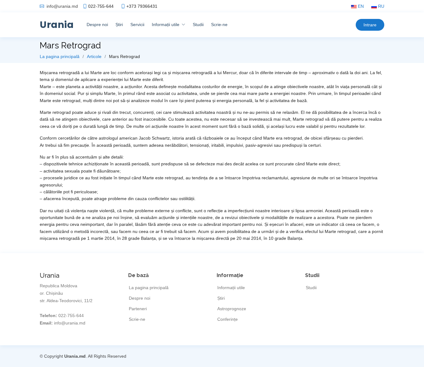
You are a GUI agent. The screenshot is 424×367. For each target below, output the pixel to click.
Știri (119, 24)
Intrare (370, 24)
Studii (198, 24)
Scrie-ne (219, 24)
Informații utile (231, 287)
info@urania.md (62, 6)
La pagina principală (59, 56)
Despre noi (97, 24)
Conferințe (227, 319)
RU (380, 6)
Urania (57, 24)
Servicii (137, 24)
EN (360, 6)
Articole (94, 56)
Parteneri (138, 309)
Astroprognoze (231, 309)
